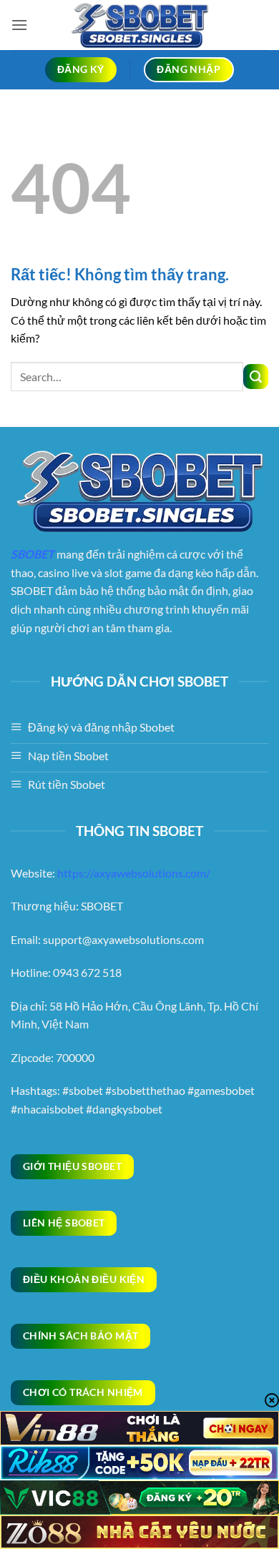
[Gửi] (255, 376)
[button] (19, 24)
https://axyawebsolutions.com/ (133, 873)
